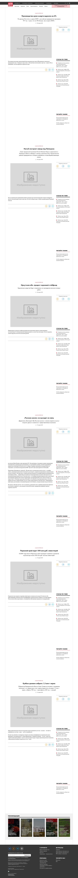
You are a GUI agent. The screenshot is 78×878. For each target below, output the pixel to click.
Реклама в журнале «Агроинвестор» (43, 862)
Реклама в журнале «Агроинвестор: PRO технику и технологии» (46, 865)
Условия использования (11, 875)
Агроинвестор (17, 3)
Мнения (46, 6)
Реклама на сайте (43, 860)
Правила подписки (43, 851)
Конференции (48, 3)
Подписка (58, 849)
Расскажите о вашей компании (46, 868)
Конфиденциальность (11, 874)
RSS (57, 861)
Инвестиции (17, 6)
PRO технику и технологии (27, 3)
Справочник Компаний (39, 3)
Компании (41, 6)
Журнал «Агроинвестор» (45, 849)
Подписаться (27, 855)
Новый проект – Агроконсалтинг (46, 854)
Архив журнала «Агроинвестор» (62, 851)
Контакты (42, 852)
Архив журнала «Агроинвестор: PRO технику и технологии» (62, 853)
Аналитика (23, 6)
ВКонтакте (58, 860)
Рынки (27, 6)
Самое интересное (34, 6)
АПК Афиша (56, 3)
